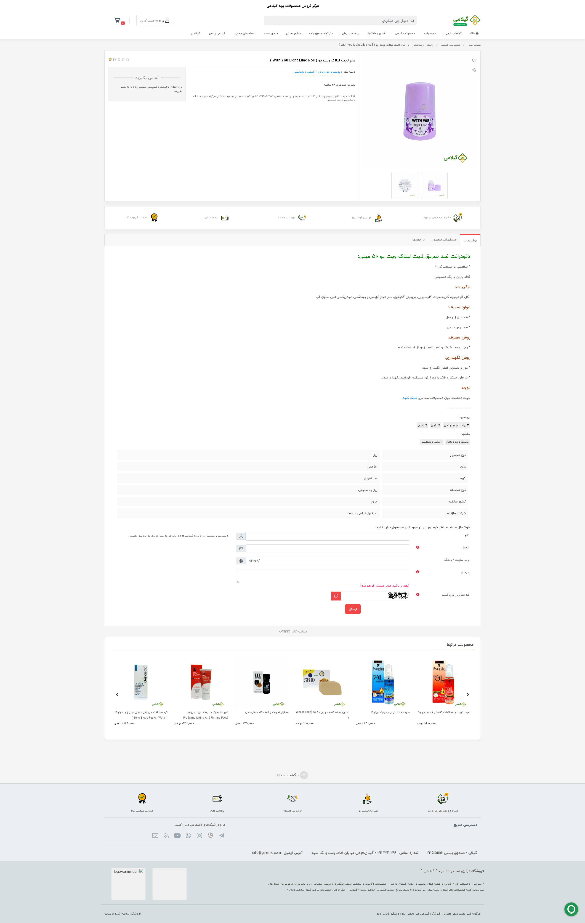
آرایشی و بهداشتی (422, 45)
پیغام (465, 572)
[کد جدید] (336, 596)
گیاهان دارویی (453, 33)
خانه (473, 33)
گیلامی (195, 33)
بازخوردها (418, 239)
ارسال (353, 609)
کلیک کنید (410, 398)
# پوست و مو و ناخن (456, 425)
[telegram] (221, 836)
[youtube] (177, 836)
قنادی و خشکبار (376, 33)
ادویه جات (430, 33)
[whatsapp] (188, 836)
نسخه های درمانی (244, 33)
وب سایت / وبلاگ (456, 560)
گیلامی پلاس (217, 33)
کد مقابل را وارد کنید (455, 595)
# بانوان (435, 425)
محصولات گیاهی (405, 33)
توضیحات (470, 240)
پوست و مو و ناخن (329, 71)
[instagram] (199, 836)
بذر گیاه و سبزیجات (321, 33)
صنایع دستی (293, 33)
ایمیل (465, 547)
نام (467, 535)
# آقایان (422, 425)
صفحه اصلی (474, 45)
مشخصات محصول (444, 239)
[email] (155, 836)
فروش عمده (271, 33)
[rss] (166, 836)
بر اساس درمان (350, 33)
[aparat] (210, 836)
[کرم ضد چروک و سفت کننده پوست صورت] (201, 682)
